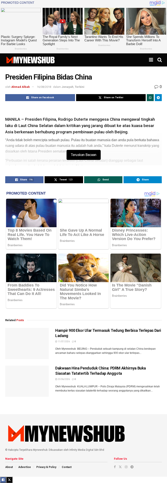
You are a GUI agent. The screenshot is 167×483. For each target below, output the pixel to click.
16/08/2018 (44, 86)
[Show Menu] (151, 59)
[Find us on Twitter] (120, 466)
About (9, 467)
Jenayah (67, 86)
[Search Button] (159, 59)
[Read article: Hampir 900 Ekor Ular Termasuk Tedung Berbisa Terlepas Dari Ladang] (27, 343)
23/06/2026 (63, 379)
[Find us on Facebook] (115, 466)
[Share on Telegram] (158, 97)
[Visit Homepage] (30, 60)
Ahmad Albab (20, 86)
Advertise (24, 467)
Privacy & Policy (46, 467)
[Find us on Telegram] (132, 466)
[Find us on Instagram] (126, 466)
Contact (67, 467)
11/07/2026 (63, 341)
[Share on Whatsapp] (150, 97)
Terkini (79, 86)
